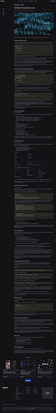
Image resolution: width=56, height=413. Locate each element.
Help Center (28, 390)
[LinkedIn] (3, 12)
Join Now (53, 1)
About (17, 389)
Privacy (38, 404)
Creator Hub (36, 393)
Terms (34, 404)
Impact (17, 390)
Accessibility (41, 404)
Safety (27, 389)
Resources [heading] (28, 387)
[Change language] (52, 404)
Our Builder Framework (19, 393)
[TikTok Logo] (28, 408)
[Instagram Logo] (25, 408)
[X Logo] (23, 408)
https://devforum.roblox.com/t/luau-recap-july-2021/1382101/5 (26, 102)
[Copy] (3, 10)
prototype (23, 321)
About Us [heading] (17, 387)
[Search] (50, 1)
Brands (35, 389)
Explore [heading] (35, 387)
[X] (3, 14)
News (16, 394)
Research (35, 390)
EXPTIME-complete (32, 226)
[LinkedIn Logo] (32, 408)
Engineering (17, 4)
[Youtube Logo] (30, 408)
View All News (28, 380)
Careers (22, 4)
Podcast (17, 396)
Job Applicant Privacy (47, 404)
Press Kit (28, 393)
